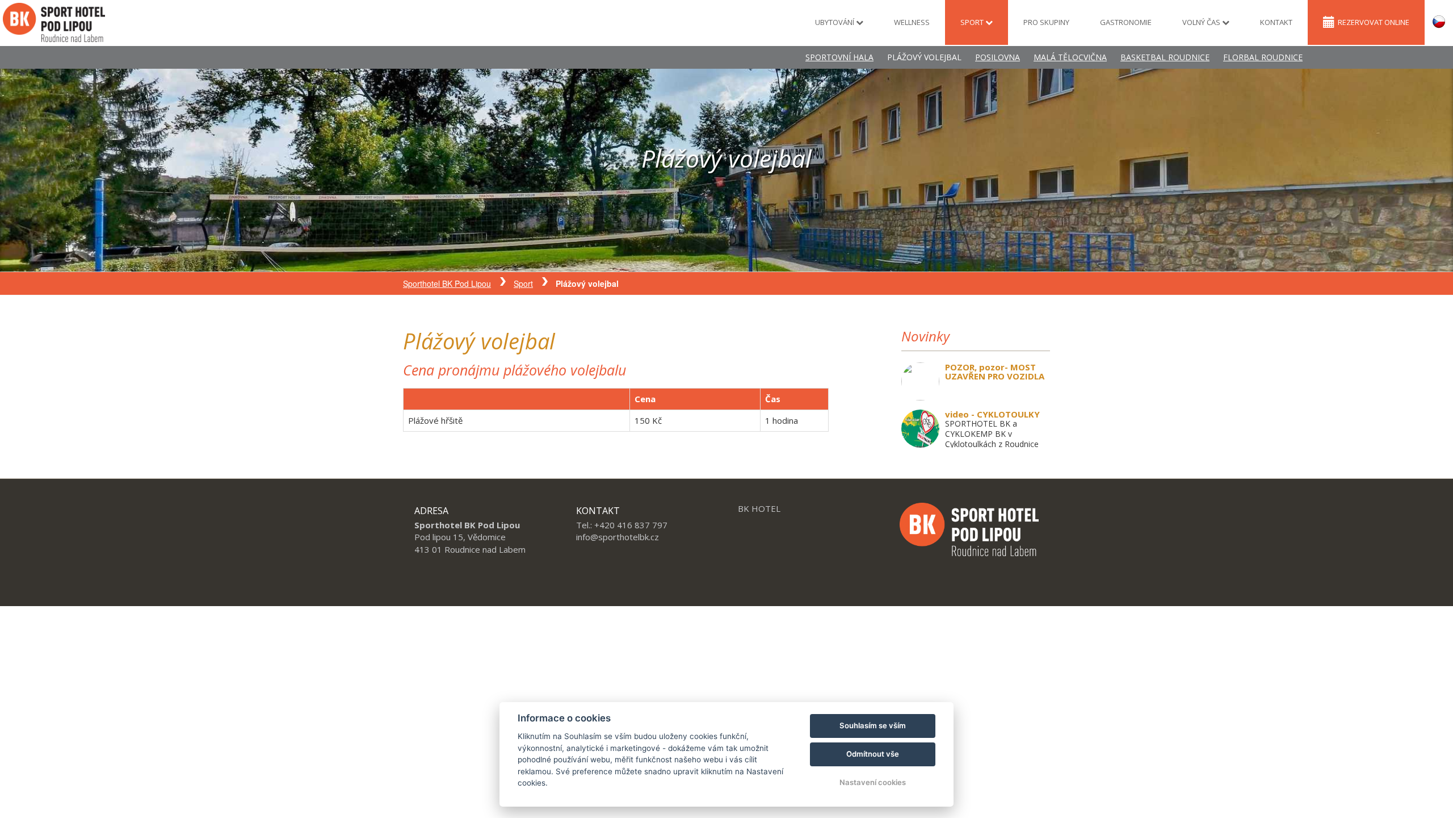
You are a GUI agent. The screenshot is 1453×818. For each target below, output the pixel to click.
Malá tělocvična (1070, 57)
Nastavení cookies (872, 782)
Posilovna (997, 57)
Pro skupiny (1046, 22)
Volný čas (1202, 22)
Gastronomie (1126, 22)
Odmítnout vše (872, 753)
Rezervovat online (1373, 22)
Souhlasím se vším (872, 725)
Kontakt (1276, 22)
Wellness (912, 22)
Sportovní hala (839, 57)
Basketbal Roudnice (1165, 57)
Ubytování (835, 22)
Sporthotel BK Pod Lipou (447, 283)
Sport (972, 22)
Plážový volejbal (924, 57)
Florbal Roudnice (1263, 57)
